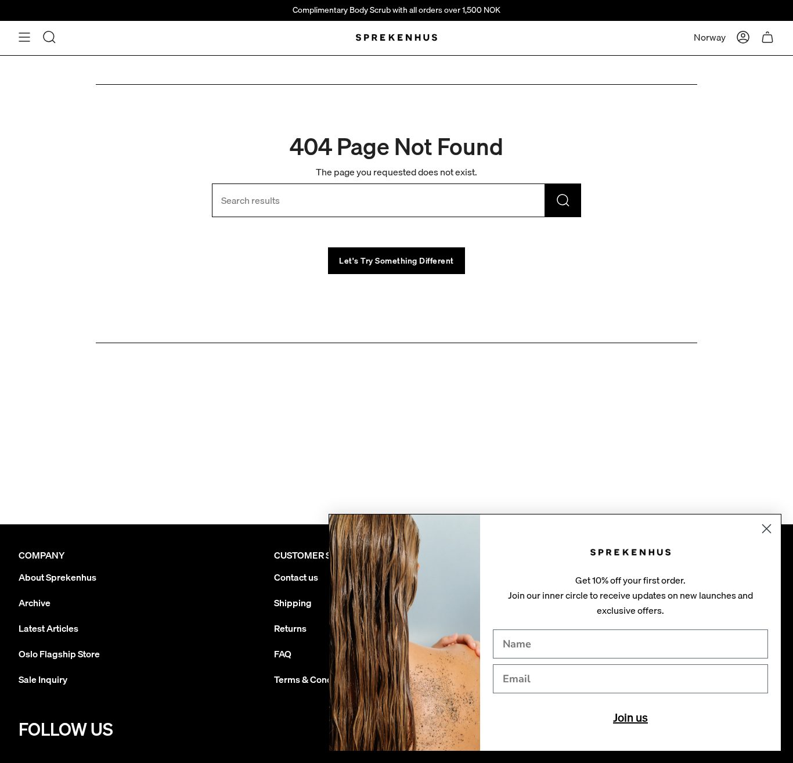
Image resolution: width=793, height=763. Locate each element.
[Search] (563, 200)
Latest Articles (48, 628)
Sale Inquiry (43, 679)
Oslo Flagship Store (59, 653)
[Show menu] (24, 37)
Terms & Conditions (314, 679)
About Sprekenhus (57, 577)
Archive (35, 602)
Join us (630, 717)
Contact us (296, 577)
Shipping (293, 602)
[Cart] (767, 37)
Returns (290, 628)
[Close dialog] (766, 529)
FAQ (282, 653)
